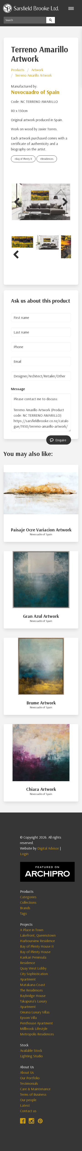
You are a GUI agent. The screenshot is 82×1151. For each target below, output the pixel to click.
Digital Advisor (48, 848)
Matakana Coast (32, 984)
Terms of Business (33, 1094)
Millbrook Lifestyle (33, 1028)
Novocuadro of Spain (35, 91)
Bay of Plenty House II (37, 946)
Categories (28, 897)
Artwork (37, 69)
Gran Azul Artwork (41, 616)
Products (17, 69)
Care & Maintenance (35, 1089)
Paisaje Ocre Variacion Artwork (41, 530)
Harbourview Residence (37, 940)
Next (63, 201)
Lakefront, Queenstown (38, 935)
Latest (25, 1105)
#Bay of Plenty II (23, 158)
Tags (23, 913)
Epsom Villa (28, 1017)
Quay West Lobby (33, 968)
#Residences (46, 158)
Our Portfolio (30, 1078)
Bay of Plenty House (35, 951)
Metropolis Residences (37, 1034)
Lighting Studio (31, 1056)
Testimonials (29, 1083)
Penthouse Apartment (36, 1023)
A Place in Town (31, 929)
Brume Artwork (41, 703)
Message (18, 388)
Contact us (28, 1110)
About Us (27, 1072)
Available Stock (31, 1050)
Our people (28, 1100)
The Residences (31, 990)
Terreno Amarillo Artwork (33, 75)
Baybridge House (33, 995)
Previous (18, 201)
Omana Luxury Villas (35, 1012)
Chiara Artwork (41, 789)
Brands (25, 908)
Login (24, 853)
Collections (28, 902)
